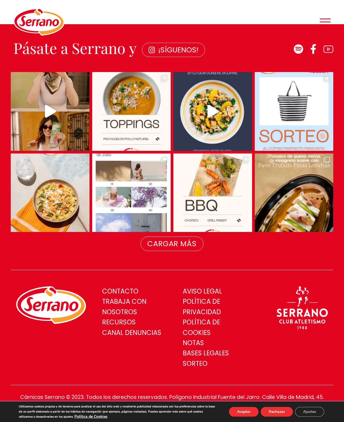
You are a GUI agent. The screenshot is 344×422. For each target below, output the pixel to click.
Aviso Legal (202, 291)
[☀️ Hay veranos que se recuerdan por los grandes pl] (131, 192)
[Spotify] (298, 49)
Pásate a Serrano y (75, 48)
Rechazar (277, 411)
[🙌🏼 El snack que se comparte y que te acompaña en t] (50, 111)
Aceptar (243, 411)
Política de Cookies (91, 416)
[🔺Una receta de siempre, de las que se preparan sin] (294, 192)
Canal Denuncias (131, 332)
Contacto (120, 291)
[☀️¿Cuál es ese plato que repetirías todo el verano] (50, 192)
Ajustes (309, 411)
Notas (193, 342)
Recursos (119, 322)
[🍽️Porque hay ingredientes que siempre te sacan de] (131, 111)
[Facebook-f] (313, 49)
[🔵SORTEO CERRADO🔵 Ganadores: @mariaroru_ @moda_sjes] (294, 111)
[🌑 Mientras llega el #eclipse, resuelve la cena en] (212, 111)
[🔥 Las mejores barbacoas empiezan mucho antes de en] (212, 192)
